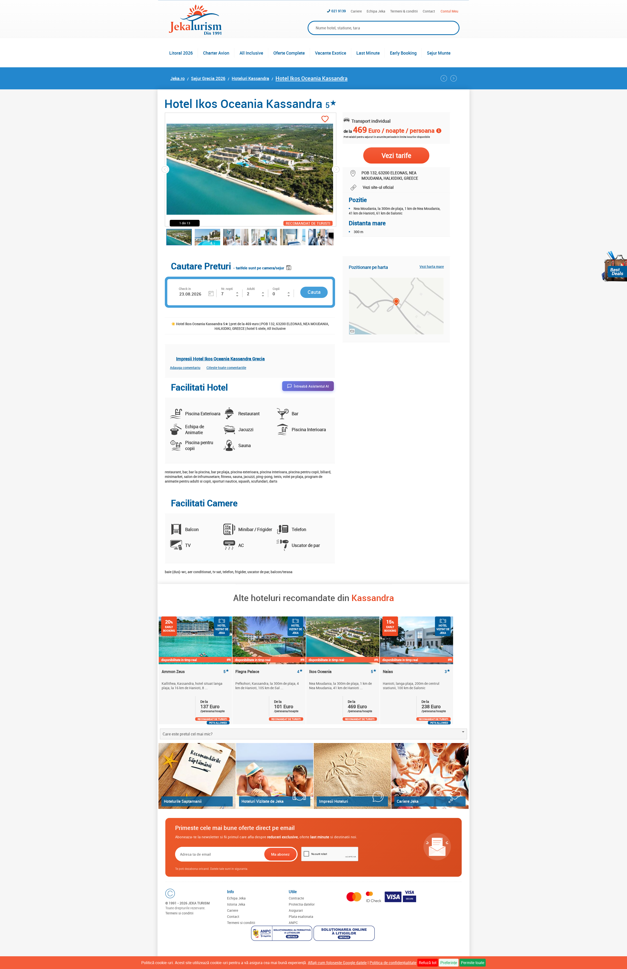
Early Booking (403, 53)
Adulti (251, 288)
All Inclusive (251, 53)
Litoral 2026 (181, 53)
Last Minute (368, 53)
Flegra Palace (269, 671)
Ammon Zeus (195, 671)
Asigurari (296, 910)
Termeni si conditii (179, 913)
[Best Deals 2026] (614, 266)
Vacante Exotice (330, 53)
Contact (429, 11)
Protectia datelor (302, 904)
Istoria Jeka (236, 904)
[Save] (289, 267)
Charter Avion (216, 53)
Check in (185, 288)
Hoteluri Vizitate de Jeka (262, 801)
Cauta (314, 292)
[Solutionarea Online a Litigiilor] (345, 934)
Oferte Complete (289, 53)
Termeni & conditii (404, 11)
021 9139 (338, 11)
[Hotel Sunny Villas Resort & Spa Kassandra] (453, 78)
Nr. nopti (227, 288)
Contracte (296, 898)
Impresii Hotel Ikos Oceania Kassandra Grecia (220, 359)
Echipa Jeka (376, 11)
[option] (195, 670)
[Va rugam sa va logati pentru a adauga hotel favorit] (325, 119)
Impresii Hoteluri (333, 801)
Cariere (356, 11)
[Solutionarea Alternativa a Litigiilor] (282, 934)
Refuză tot (427, 962)
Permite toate (472, 962)
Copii (276, 288)
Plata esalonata (301, 916)
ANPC (293, 922)
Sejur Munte (438, 53)
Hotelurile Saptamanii (183, 801)
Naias (416, 671)
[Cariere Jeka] (430, 776)
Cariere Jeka (408, 801)
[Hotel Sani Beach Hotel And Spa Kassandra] (444, 78)
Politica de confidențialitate (393, 962)
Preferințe (448, 962)
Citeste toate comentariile (226, 367)
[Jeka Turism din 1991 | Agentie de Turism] (195, 33)
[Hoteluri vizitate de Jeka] (274, 776)
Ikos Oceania (342, 671)
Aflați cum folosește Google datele (337, 962)
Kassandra (372, 597)
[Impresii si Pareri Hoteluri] (352, 776)
